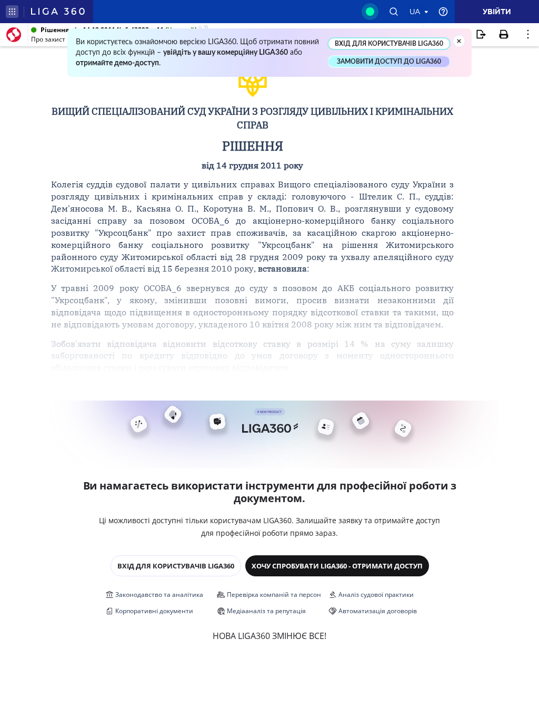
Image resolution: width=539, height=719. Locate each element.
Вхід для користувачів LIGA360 (175, 566)
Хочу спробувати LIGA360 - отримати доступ (337, 566)
